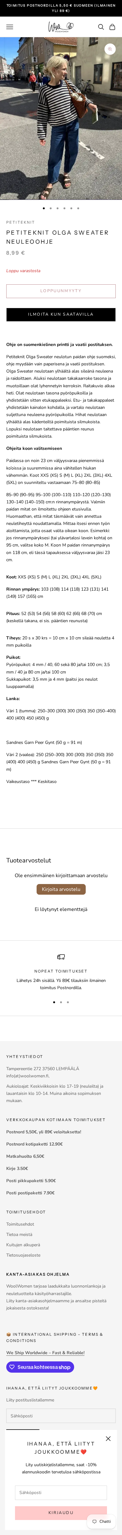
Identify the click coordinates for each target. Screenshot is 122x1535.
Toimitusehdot (20, 1224)
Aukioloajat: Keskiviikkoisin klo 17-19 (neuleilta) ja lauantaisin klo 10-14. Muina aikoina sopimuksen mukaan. (54, 1093)
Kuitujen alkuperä (23, 1245)
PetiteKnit (20, 222)
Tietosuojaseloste (23, 1255)
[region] (61, 972)
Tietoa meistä (19, 1235)
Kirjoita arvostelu (61, 889)
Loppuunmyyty (61, 291)
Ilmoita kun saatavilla (61, 314)
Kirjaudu (61, 1513)
